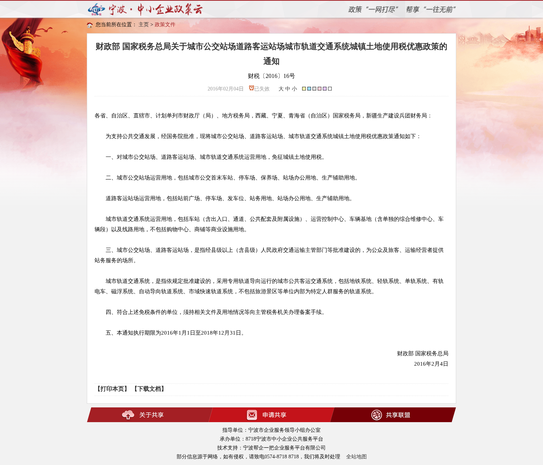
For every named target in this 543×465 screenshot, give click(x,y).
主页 (144, 24)
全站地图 (356, 456)
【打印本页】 (112, 389)
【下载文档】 (149, 389)
